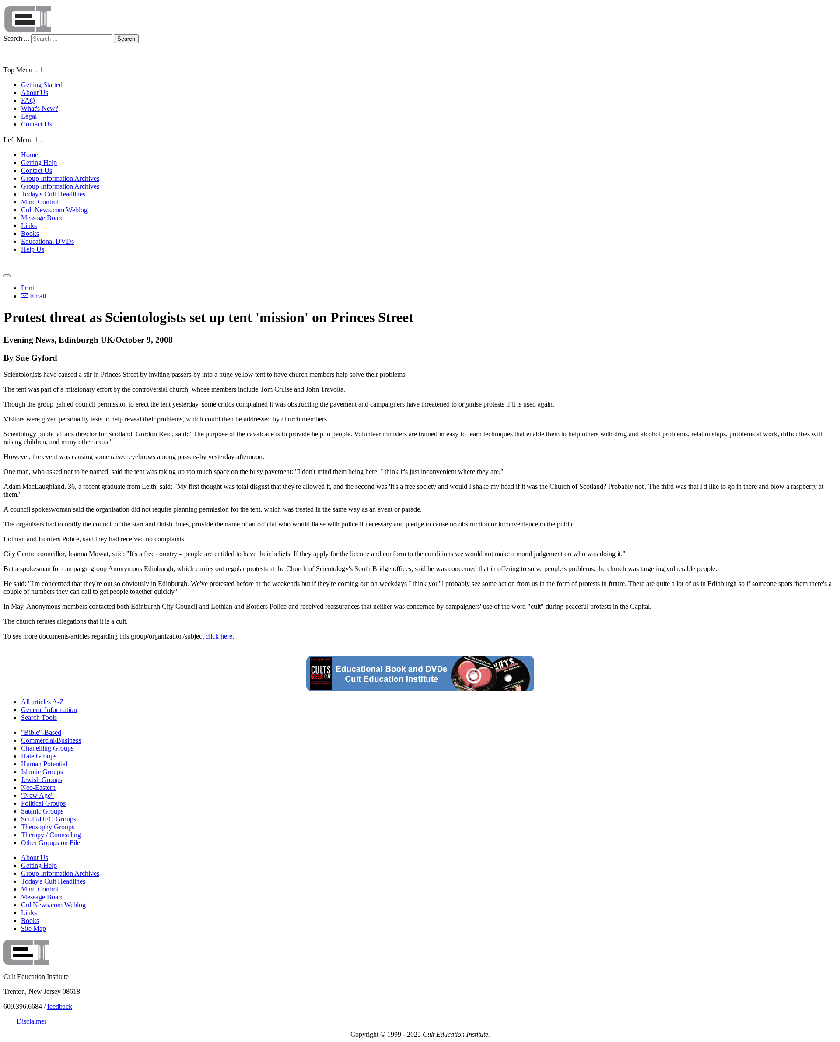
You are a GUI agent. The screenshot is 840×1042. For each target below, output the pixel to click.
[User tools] (7, 275)
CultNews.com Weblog (53, 905)
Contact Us (36, 124)
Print (27, 287)
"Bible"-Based (41, 732)
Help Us (32, 249)
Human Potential (44, 764)
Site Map (33, 928)
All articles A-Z (42, 701)
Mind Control (40, 202)
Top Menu (18, 70)
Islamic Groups (42, 771)
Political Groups (43, 803)
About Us (34, 92)
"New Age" (37, 795)
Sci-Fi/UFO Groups (48, 819)
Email (37, 296)
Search (126, 38)
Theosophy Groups (47, 827)
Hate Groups (38, 756)
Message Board (42, 217)
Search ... (16, 38)
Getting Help (39, 162)
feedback (59, 1006)
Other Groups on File (50, 842)
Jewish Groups (41, 779)
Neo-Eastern (38, 787)
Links (29, 225)
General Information (49, 709)
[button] (39, 69)
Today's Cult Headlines (53, 194)
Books (30, 233)
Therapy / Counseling (51, 835)
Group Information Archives (60, 178)
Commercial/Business (51, 740)
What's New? (39, 108)
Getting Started (42, 84)
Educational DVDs (47, 241)
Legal (29, 116)
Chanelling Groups (47, 748)
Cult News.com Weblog (54, 210)
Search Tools (39, 717)
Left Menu (18, 140)
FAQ (28, 100)
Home (29, 154)
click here (219, 636)
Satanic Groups (42, 811)
